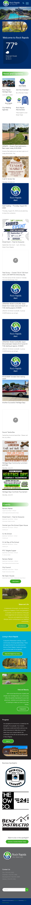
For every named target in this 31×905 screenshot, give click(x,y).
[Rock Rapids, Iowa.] (12, 3)
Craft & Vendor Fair (8, 179)
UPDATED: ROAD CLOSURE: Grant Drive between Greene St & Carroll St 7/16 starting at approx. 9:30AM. (14, 344)
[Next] (26, 792)
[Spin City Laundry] (15, 777)
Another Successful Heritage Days (13, 403)
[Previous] (4, 792)
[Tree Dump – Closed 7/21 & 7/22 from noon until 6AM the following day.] (15, 260)
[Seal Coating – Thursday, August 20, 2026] (15, 193)
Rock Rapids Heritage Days (7, 91)
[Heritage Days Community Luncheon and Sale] (15, 451)
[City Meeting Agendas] (8, 101)
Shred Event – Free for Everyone (13, 242)
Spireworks (16, 900)
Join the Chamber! (22, 90)
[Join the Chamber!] (22, 83)
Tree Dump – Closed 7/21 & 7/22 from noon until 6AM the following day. (15, 274)
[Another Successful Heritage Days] (15, 390)
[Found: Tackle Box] (15, 420)
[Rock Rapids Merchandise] (22, 101)
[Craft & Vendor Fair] (15, 167)
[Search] (22, 3)
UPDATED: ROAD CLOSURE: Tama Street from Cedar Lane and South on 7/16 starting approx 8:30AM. (15, 306)
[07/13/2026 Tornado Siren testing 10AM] (15, 364)
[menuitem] (22, 3)
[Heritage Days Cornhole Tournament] (15, 479)
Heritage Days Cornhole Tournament (14, 492)
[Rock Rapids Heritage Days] (8, 83)
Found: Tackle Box (8, 432)
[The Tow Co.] (15, 800)
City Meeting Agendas (6, 109)
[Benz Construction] (15, 822)
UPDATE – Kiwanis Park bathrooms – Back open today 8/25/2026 (14, 147)
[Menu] (26, 3)
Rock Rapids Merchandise (20, 109)
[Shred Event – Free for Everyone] (15, 229)
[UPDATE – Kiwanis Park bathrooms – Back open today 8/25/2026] (15, 134)
